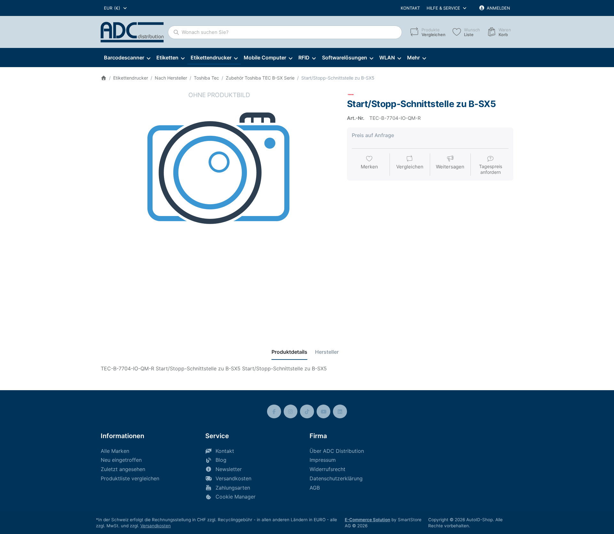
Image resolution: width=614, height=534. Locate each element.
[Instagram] (291, 412)
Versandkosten (155, 525)
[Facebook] (274, 412)
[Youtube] (324, 412)
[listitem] (219, 209)
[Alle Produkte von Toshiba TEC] (351, 94)
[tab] (289, 352)
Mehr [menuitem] (413, 57)
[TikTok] (307, 412)
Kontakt (410, 8)
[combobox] (116, 8)
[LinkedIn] (340, 412)
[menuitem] (127, 57)
